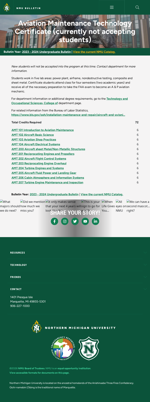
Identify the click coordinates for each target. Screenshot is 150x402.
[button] (137, 7)
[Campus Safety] (89, 348)
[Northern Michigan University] (7, 7)
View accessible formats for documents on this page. (39, 372)
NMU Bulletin (28, 8)
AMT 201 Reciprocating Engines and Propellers (43, 154)
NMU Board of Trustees (31, 368)
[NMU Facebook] (54, 221)
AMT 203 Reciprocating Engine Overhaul (39, 163)
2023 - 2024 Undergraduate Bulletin (46, 52)
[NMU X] (75, 221)
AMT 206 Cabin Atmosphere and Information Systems (48, 177)
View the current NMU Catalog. (94, 52)
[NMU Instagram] (64, 221)
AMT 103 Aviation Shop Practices (34, 139)
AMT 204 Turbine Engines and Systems (38, 168)
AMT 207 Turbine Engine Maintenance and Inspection (47, 182)
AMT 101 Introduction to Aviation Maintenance (43, 130)
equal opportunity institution (74, 368)
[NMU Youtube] (85, 221)
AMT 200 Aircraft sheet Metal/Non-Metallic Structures (48, 149)
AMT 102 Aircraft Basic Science (33, 135)
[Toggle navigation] (111, 7)
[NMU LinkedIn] (95, 221)
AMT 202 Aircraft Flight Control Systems (39, 158)
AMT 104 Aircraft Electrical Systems (36, 144)
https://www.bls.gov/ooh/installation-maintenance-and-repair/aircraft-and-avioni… (68, 115)
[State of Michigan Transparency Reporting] (63, 348)
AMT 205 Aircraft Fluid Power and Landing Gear (44, 173)
